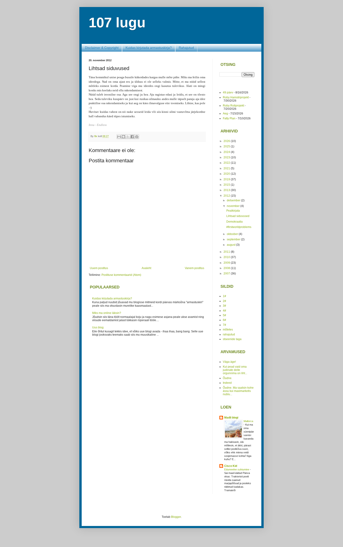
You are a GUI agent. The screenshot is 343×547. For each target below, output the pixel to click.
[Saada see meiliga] (119, 136)
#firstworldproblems (238, 227)
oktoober (233, 234)
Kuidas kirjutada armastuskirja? (149, 48)
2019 (227, 179)
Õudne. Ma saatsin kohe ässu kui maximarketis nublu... (238, 391)
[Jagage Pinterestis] (136, 136)
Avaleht (146, 268)
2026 (227, 141)
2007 (227, 273)
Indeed (227, 382)
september (234, 239)
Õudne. (227, 378)
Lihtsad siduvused (237, 216)
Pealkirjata (233, 210)
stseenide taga (232, 339)
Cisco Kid (230, 466)
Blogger (176, 517)
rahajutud (229, 334)
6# (224, 320)
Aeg (225, 113)
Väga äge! (229, 361)
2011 (227, 251)
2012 (227, 195)
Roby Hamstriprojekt (236, 97)
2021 (227, 168)
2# (224, 301)
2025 (227, 146)
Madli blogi (231, 417)
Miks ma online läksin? (106, 313)
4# (224, 310)
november (233, 206)
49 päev (228, 92)
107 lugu (117, 22)
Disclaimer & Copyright (102, 48)
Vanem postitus (194, 268)
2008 (227, 268)
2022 (227, 162)
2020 (227, 173)
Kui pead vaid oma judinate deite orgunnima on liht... (235, 370)
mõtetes (228, 329)
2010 (227, 257)
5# (224, 315)
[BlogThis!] (123, 136)
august (231, 244)
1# (224, 296)
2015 (227, 184)
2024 (227, 152)
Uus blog (98, 327)
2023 (227, 157)
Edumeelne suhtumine (237, 469)
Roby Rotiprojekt (233, 105)
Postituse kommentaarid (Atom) (121, 275)
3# (224, 305)
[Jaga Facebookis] (132, 136)
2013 (227, 190)
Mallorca (248, 421)
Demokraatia (234, 221)
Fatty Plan (229, 118)
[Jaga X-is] (128, 136)
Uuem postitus (99, 268)
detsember (234, 200)
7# (224, 325)
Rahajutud (186, 48)
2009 (227, 262)
